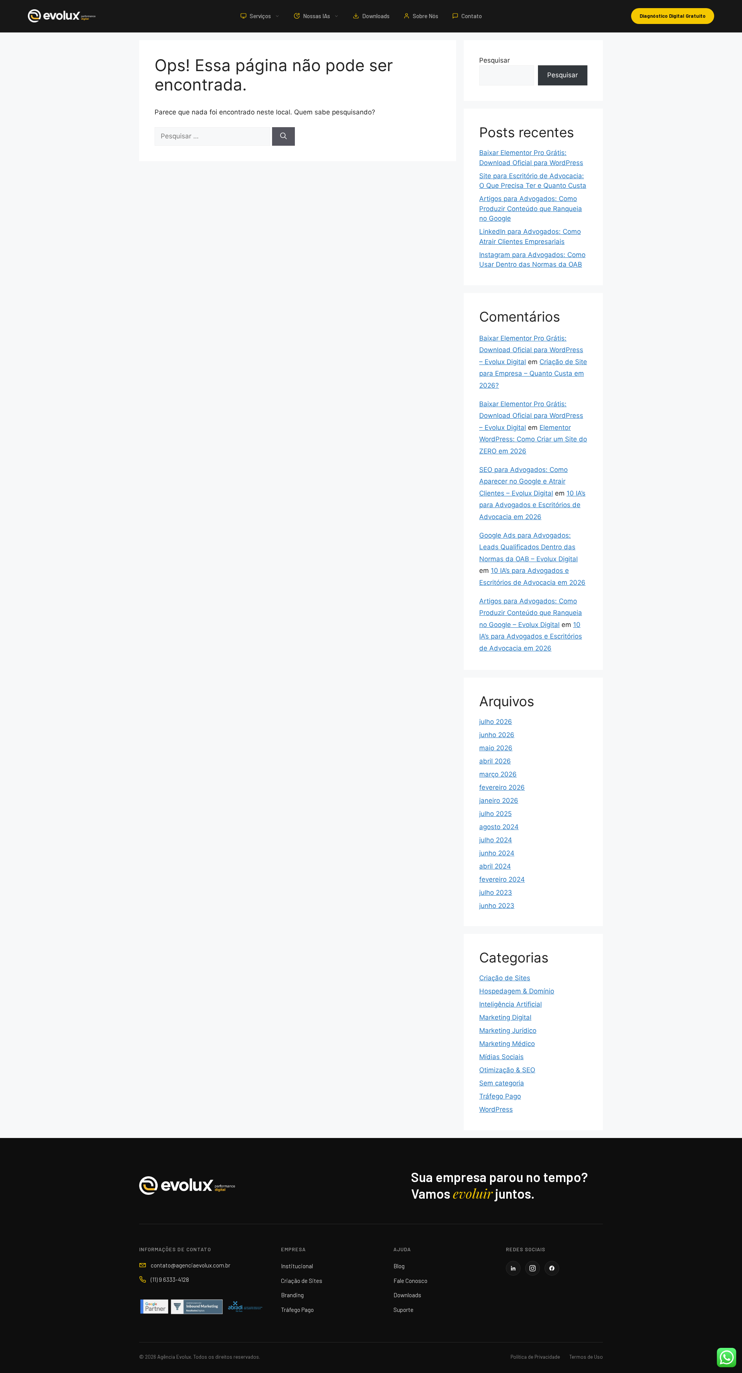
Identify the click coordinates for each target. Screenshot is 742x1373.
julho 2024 (495, 840)
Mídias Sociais (501, 1057)
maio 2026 (495, 748)
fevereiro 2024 (502, 879)
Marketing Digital (505, 1017)
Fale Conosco (410, 1280)
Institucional (297, 1265)
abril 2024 (495, 866)
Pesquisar (494, 60)
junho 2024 (496, 853)
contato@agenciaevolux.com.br (190, 1265)
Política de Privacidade (535, 1357)
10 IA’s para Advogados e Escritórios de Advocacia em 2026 (532, 505)
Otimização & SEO (507, 1070)
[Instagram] (532, 1268)
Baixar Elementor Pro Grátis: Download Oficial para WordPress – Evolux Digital (531, 350)
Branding (292, 1294)
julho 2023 (495, 892)
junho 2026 (496, 735)
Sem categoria (501, 1083)
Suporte (403, 1309)
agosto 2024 (499, 827)
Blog (399, 1265)
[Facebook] (552, 1268)
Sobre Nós (425, 15)
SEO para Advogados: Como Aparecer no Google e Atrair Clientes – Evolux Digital (523, 481)
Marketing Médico (507, 1044)
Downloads (376, 15)
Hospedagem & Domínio (516, 991)
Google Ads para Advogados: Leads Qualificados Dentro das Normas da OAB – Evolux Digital (528, 547)
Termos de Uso (586, 1357)
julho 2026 (495, 722)
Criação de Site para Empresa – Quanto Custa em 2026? (533, 373)
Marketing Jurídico (507, 1030)
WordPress (496, 1109)
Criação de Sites (504, 978)
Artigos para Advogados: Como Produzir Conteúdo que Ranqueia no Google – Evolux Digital (530, 613)
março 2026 (498, 774)
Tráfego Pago (500, 1096)
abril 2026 (495, 761)
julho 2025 (495, 814)
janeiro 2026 (498, 800)
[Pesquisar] (283, 136)
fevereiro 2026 (502, 787)
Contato (471, 15)
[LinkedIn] (513, 1268)
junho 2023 (496, 906)
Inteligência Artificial (510, 1004)
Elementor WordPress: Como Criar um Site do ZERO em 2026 (533, 439)
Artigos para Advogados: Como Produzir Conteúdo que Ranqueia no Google (530, 208)
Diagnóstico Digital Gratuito (673, 16)
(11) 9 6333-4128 (170, 1279)
